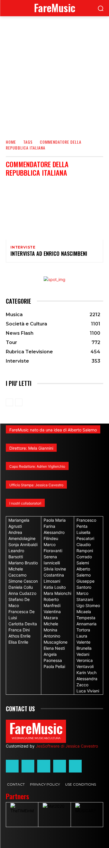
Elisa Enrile (18, 642)
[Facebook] (12, 766)
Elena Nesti (54, 648)
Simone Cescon (23, 581)
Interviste (22, 247)
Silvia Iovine (55, 568)
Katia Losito (55, 587)
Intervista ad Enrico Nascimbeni (48, 253)
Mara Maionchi (57, 593)
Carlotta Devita (22, 623)
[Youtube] (75, 766)
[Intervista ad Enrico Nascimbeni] (54, 210)
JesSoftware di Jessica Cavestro (67, 745)
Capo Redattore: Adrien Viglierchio (37, 466)
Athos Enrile (19, 635)
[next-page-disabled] (18, 402)
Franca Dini (19, 629)
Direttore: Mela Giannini (31, 448)
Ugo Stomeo (88, 605)
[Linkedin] (43, 766)
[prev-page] (9, 402)
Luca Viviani (87, 690)
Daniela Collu (20, 587)
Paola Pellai (54, 666)
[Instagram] (28, 766)
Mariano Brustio (23, 562)
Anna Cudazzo (22, 593)
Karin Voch (86, 672)
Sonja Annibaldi (22, 544)
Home (11, 142)
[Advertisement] (54, 73)
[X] (59, 766)
